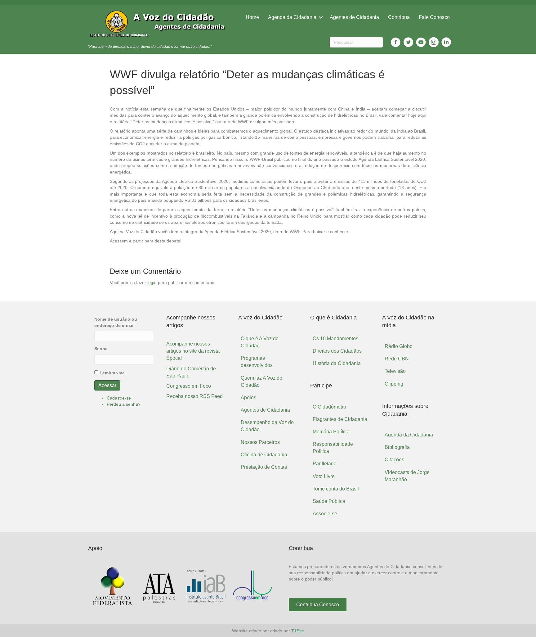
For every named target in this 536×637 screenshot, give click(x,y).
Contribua (399, 17)
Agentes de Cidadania (354, 17)
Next (267, 587)
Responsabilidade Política (333, 447)
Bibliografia (397, 447)
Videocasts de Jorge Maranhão (407, 476)
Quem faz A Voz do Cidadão (261, 381)
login (152, 282)
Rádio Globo (399, 346)
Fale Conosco (434, 17)
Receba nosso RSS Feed (194, 396)
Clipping (394, 383)
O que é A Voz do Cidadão (260, 342)
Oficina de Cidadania (264, 454)
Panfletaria (325, 463)
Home (252, 17)
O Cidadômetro (329, 406)
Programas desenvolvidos (257, 361)
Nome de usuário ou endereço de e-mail (115, 322)
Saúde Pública (329, 501)
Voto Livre (324, 476)
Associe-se (325, 513)
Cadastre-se (119, 397)
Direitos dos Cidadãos (337, 351)
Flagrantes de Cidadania (340, 419)
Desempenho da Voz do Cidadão (267, 426)
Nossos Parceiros (260, 442)
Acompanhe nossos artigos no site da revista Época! (193, 351)
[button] (317, 604)
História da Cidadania (337, 363)
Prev (97, 587)
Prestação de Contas (264, 467)
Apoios (248, 397)
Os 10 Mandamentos (335, 338)
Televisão (395, 371)
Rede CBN (397, 358)
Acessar (107, 385)
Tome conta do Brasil (336, 488)
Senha (101, 348)
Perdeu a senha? (124, 404)
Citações (394, 459)
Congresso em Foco (188, 386)
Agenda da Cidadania (292, 17)
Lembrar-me (112, 372)
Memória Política (331, 431)
